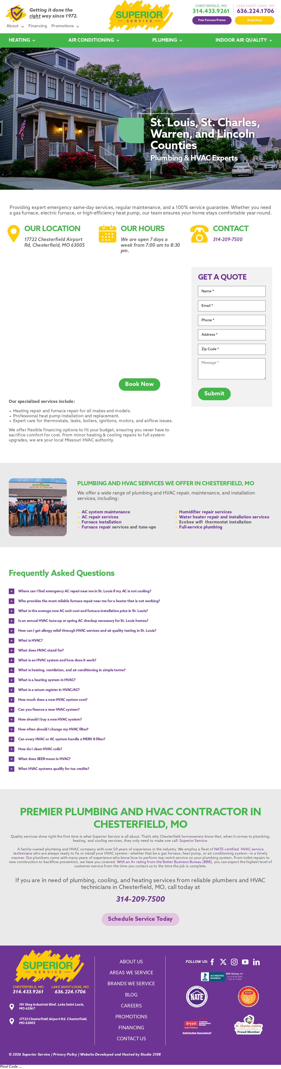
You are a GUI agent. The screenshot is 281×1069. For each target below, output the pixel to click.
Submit (214, 394)
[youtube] (245, 962)
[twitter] (223, 962)
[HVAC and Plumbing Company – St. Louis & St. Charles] (140, 2)
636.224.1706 (255, 11)
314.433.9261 (211, 11)
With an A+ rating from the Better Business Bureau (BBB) (164, 862)
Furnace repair (96, 527)
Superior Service (193, 841)
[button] (140, 591)
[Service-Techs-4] (49, 951)
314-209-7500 (228, 239)
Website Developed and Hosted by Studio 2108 (120, 1055)
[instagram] (234, 962)
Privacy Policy (65, 1055)
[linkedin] (256, 962)
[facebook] (212, 962)
